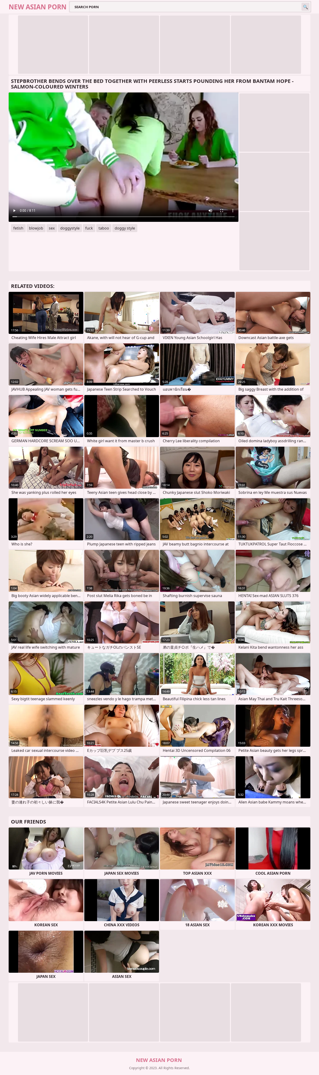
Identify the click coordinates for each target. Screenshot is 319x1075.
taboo (104, 228)
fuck (89, 228)
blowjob (36, 228)
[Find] (305, 7)
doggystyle (70, 228)
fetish (18, 228)
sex (52, 228)
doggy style (125, 228)
